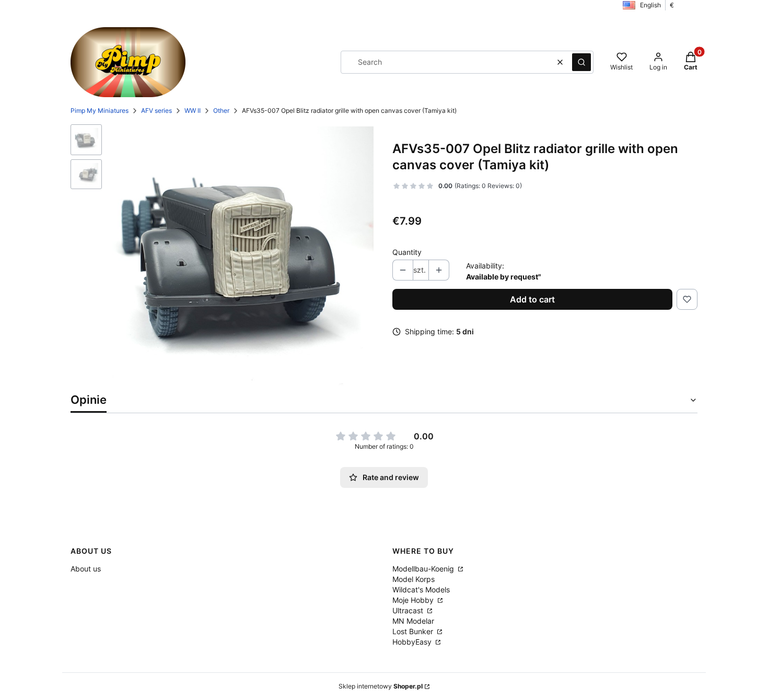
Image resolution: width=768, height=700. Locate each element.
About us (86, 568)
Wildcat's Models (421, 589)
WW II (192, 110)
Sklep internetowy (381, 686)
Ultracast (408, 610)
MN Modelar (413, 620)
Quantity (407, 252)
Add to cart (532, 299)
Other (221, 110)
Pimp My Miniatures (100, 110)
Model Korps (413, 579)
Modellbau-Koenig (424, 568)
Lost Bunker (413, 631)
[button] (581, 62)
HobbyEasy (413, 641)
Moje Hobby (414, 600)
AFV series (156, 110)
